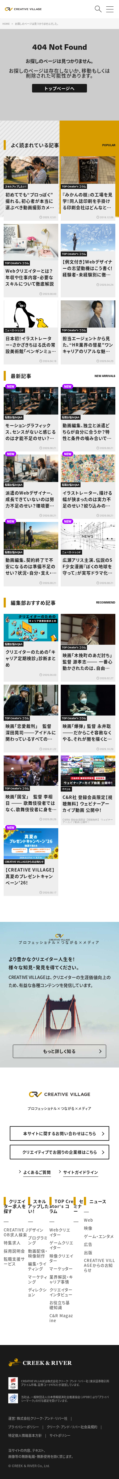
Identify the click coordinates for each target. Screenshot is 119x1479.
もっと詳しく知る (59, 1051)
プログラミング (38, 1240)
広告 (88, 1244)
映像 (88, 1228)
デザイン (36, 1230)
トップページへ (60, 88)
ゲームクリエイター (61, 1245)
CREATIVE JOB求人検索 (16, 1232)
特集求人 (12, 1242)
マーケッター (61, 1268)
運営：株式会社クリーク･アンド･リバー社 (37, 1418)
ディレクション (37, 1292)
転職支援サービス (14, 1261)
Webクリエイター (59, 1232)
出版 (88, 1252)
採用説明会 (14, 1251)
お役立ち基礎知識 (59, 1305)
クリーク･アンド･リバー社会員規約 (72, 1426)
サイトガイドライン (80, 1172)
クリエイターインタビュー (61, 1292)
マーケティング (37, 1279)
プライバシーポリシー (23, 1426)
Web (88, 1220)
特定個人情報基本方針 (25, 1435)
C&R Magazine (61, 1318)
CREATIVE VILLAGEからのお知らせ (99, 1265)
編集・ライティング (37, 1266)
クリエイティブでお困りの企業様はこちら (59, 1152)
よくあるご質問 (37, 1172)
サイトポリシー (59, 1435)
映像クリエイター (61, 1258)
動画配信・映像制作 (38, 1253)
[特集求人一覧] (99, 590)
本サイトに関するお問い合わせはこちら (59, 1133)
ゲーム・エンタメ (99, 1236)
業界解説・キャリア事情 (61, 1279)
